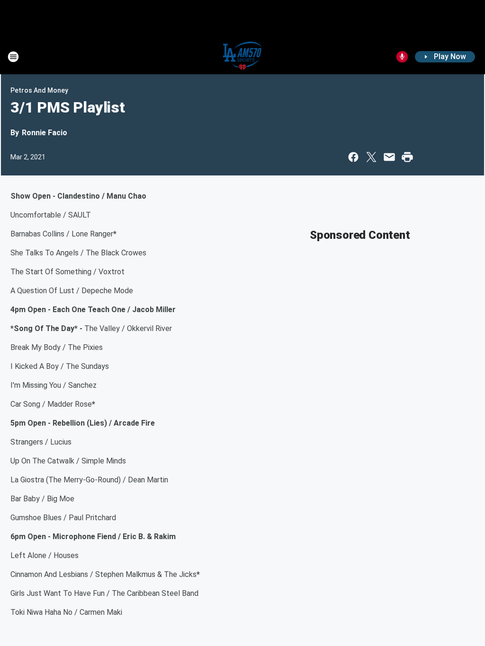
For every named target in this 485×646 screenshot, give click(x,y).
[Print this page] (407, 157)
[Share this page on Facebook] (353, 157)
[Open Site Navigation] (13, 56)
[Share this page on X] (371, 157)
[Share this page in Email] (389, 157)
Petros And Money (39, 90)
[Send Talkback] (402, 56)
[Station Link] (242, 57)
